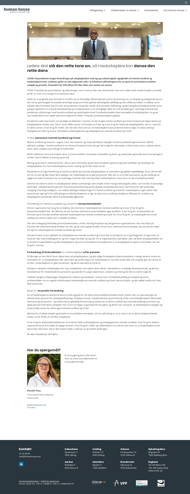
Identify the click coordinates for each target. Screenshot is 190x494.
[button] (187, 2)
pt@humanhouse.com (36, 405)
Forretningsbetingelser (29, 481)
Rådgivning (96, 10)
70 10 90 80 (24, 453)
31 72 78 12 (31, 407)
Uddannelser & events (123, 10)
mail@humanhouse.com (30, 456)
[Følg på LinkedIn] (21, 464)
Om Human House (173, 10)
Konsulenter (151, 10)
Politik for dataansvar (50, 481)
